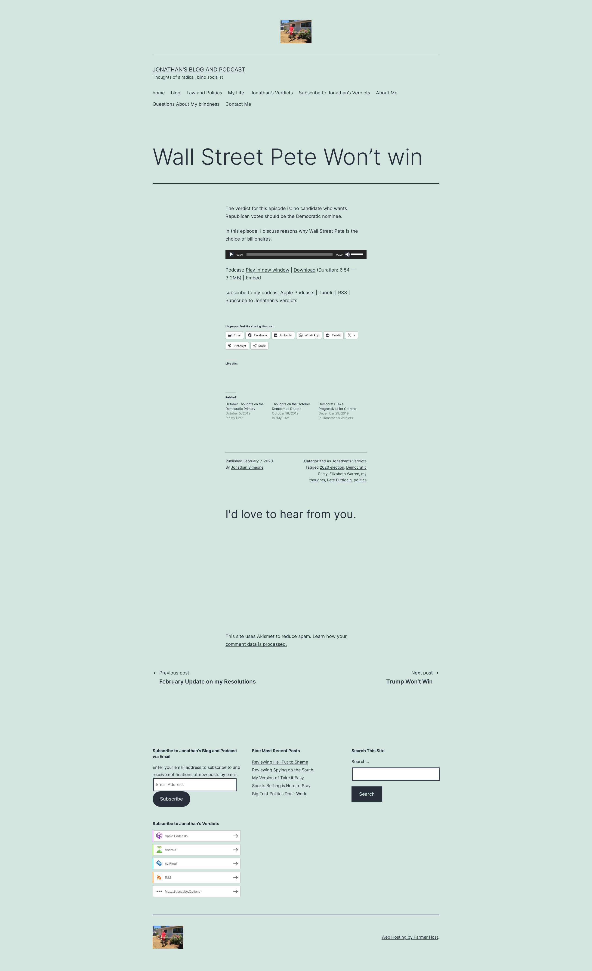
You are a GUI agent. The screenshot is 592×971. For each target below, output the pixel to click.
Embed (253, 278)
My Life (236, 93)
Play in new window (267, 270)
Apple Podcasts (297, 292)
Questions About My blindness (186, 104)
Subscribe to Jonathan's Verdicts (261, 300)
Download (304, 270)
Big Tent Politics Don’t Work (279, 793)
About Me (387, 93)
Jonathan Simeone (247, 467)
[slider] (357, 254)
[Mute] (347, 254)
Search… (360, 761)
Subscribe (171, 799)
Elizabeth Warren (344, 473)
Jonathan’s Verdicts (271, 93)
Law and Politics (204, 93)
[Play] (231, 254)
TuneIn (326, 292)
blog (175, 93)
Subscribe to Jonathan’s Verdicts (334, 93)
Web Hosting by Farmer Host (410, 937)
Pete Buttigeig (339, 480)
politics (360, 480)
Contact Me (238, 104)
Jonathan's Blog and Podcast (199, 69)
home (159, 93)
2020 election (332, 467)
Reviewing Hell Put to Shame (280, 762)
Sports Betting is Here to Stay (281, 785)
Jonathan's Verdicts (349, 461)
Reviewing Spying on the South (282, 769)
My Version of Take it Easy (278, 777)
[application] (296, 254)
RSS (342, 292)
